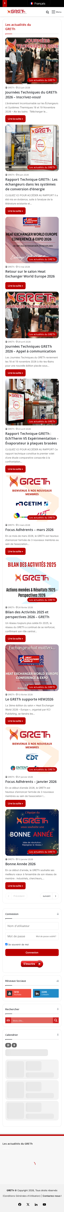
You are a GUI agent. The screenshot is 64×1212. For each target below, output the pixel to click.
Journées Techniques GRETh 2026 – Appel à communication (30, 349)
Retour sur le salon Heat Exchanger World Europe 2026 (30, 274)
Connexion (32, 952)
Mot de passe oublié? (46, 936)
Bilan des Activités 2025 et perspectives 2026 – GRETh (27, 614)
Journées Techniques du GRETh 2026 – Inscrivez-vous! (31, 94)
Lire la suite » (15, 118)
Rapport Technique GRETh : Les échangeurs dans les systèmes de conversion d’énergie (31, 184)
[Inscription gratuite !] (32, 967)
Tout (50, 24)
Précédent (19, 896)
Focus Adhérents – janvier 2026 (30, 781)
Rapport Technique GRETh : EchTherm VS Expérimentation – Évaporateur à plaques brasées (32, 438)
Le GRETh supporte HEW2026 (29, 699)
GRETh (11, 87)
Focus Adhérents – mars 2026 (29, 529)
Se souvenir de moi (18, 944)
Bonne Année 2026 (20, 864)
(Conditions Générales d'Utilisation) (22, 1195)
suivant (47, 896)
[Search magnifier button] (56, 1020)
